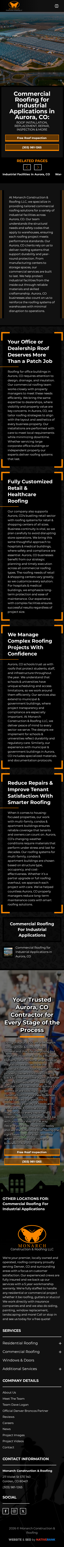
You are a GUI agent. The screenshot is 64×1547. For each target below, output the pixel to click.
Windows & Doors (18, 1360)
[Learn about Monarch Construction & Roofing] (32, 1238)
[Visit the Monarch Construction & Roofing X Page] (23, 1511)
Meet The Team (14, 1398)
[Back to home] (14, 6)
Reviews (8, 1417)
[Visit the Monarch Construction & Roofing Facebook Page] (6, 1511)
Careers (8, 1423)
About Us (9, 1392)
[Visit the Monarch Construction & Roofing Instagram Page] (14, 1511)
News (7, 1429)
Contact (8, 1447)
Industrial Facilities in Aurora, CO (26, 174)
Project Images (14, 1435)
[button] (56, 6)
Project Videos (13, 1441)
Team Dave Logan (16, 1404)
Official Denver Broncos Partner (25, 1411)
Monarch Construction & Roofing (27, 1470)
